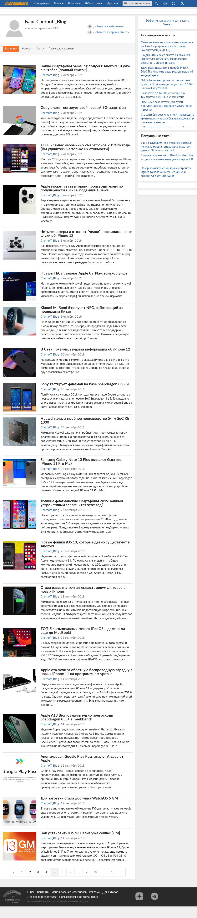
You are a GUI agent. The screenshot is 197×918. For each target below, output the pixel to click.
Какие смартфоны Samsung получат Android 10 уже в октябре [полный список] (85, 68)
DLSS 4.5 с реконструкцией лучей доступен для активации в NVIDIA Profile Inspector (166, 106)
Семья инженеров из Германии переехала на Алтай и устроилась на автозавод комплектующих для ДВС (167, 46)
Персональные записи (61, 49)
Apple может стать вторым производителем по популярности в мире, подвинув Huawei (82, 188)
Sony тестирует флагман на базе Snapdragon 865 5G (85, 384)
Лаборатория (92, 3)
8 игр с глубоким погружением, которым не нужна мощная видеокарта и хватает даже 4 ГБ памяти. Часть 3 (166, 147)
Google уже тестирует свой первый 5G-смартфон (83, 108)
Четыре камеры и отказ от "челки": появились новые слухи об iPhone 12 (86, 234)
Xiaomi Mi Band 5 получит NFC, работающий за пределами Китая (82, 310)
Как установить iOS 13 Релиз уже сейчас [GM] (80, 833)
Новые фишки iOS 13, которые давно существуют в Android (85, 544)
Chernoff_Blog (50, 75)
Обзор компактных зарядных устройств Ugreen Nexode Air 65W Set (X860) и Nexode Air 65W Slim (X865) (166, 172)
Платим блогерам (139, 4)
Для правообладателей (42, 897)
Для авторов (110, 892)
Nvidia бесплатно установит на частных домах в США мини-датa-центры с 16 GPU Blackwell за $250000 (167, 84)
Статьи (40, 49)
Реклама (94, 892)
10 (95, 872)
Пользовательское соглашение (78, 897)
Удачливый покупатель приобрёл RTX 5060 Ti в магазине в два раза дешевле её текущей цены (167, 72)
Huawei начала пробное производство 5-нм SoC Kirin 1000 (87, 420)
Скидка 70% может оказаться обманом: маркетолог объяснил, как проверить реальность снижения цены (166, 59)
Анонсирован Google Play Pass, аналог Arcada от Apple (82, 758)
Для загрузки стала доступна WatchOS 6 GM (79, 798)
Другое (111, 3)
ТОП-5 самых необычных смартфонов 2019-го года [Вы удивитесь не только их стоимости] (85, 147)
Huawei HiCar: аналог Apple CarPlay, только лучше (84, 273)
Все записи (11, 49)
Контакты (43, 892)
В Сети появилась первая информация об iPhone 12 (85, 349)
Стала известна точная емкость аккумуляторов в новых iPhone (83, 589)
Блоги (57, 3)
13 (112, 872)
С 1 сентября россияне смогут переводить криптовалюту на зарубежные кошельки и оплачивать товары (167, 118)
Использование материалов (69, 892)
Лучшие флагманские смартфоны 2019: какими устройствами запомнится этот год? (82, 503)
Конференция (41, 3)
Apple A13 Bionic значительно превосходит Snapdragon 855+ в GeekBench (78, 717)
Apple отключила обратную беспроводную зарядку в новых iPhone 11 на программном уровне (86, 672)
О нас (30, 892)
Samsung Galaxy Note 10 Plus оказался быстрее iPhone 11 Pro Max (81, 462)
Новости (73, 3)
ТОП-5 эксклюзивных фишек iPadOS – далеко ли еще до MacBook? (83, 631)
